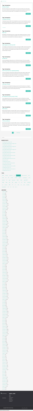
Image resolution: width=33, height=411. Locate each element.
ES (8, 177)
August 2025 (4, 209)
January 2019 (4, 327)
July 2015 (3, 387)
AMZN (3, 175)
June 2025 (3, 212)
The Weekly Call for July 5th (6, 161)
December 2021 (4, 275)
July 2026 (3, 193)
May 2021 (3, 286)
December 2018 (4, 329)
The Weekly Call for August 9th (6, 145)
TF (12, 185)
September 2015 (4, 384)
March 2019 (4, 324)
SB (2, 184)
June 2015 (3, 389)
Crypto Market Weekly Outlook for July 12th (8, 158)
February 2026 (4, 200)
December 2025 (4, 203)
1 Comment (4, 27)
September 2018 (4, 333)
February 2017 (4, 362)
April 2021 (3, 287)
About (10, 395)
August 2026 (4, 191)
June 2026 (3, 194)
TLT (15, 184)
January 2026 (4, 202)
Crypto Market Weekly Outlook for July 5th (8, 163)
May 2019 (3, 321)
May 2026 (3, 196)
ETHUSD (16, 177)
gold (9, 180)
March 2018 (4, 342)
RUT (25, 182)
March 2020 (4, 306)
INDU (18, 180)
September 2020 (4, 297)
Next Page (19, 132)
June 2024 (3, 230)
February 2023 (4, 254)
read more (28, 13)
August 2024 (4, 227)
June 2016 (3, 372)
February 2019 (4, 326)
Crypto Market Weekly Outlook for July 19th (8, 155)
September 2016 (4, 369)
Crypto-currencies (24, 175)
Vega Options (4, 187)
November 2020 (4, 295)
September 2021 (4, 280)
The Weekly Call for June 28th (6, 164)
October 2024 (4, 224)
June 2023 (3, 248)
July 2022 (3, 265)
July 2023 (3, 247)
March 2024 (4, 235)
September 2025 (4, 208)
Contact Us (10, 401)
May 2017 (3, 357)
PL (19, 182)
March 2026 (4, 199)
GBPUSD (3, 180)
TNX (18, 184)
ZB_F (16, 187)
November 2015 (4, 381)
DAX (29, 175)
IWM (21, 180)
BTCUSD (6, 175)
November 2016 (4, 366)
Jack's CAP (26, 180)
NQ (12, 182)
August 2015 (4, 386)
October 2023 (4, 242)
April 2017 (3, 359)
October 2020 (4, 296)
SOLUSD (6, 184)
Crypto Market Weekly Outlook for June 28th (8, 166)
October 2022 (4, 260)
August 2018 (4, 335)
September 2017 (4, 351)
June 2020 (3, 302)
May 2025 (3, 214)
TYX (21, 184)
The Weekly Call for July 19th (6, 154)
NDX (3, 182)
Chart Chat (10, 175)
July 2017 (3, 354)
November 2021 (4, 277)
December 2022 (4, 257)
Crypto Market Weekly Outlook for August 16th (9, 143)
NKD (9, 182)
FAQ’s (10, 396)
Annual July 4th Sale (5, 160)
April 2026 (3, 197)
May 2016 (3, 374)
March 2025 (4, 217)
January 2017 (4, 363)
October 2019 (4, 314)
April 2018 (3, 341)
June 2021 (3, 284)
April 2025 (3, 215)
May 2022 (3, 268)
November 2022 (4, 259)
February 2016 (4, 377)
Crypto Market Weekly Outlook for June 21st (8, 169)
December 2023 (4, 239)
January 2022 (4, 274)
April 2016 (3, 375)
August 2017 (4, 353)
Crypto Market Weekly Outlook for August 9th (9, 146)
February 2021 (4, 290)
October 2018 (4, 332)
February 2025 (4, 218)
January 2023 (4, 256)
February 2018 (4, 344)
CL (14, 175)
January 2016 (4, 378)
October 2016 (4, 368)
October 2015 (4, 383)
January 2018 (4, 345)
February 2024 (4, 236)
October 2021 (4, 278)
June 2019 (3, 320)
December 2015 (4, 380)
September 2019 (4, 315)
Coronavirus (18, 175)
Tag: (6, 5)
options (16, 182)
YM (13, 187)
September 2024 (4, 226)
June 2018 (3, 338)
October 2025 (4, 206)
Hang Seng (13, 180)
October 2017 (4, 350)
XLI (10, 187)
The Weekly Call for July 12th (6, 157)
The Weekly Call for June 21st (6, 167)
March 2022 (4, 271)
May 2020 (3, 303)
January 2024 (4, 238)
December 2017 (4, 347)
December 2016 (4, 365)
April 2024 (3, 233)
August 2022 (4, 263)
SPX (9, 185)
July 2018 (3, 336)
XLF (8, 187)
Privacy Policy (11, 400)
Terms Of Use (11, 397)
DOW (3, 177)
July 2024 (3, 229)
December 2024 (4, 221)
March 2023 (4, 253)
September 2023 (4, 244)
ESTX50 (12, 177)
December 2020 (4, 293)
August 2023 (4, 245)
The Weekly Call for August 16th (7, 142)
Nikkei (6, 182)
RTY (21, 182)
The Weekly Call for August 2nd (7, 148)
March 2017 (4, 360)
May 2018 (3, 339)
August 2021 (4, 281)
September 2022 (4, 262)
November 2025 (4, 205)
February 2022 (4, 272)
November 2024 (4, 223)
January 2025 (4, 220)
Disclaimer (10, 398)
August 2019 (4, 317)
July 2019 (3, 318)
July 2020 (3, 300)
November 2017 (4, 348)
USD (24, 185)
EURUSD (20, 177)
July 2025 (3, 211)
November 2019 (4, 312)
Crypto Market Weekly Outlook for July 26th (8, 152)
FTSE (29, 177)
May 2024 (3, 232)
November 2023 (4, 241)
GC (6, 180)
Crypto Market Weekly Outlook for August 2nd (9, 149)
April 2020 (3, 305)
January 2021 (4, 292)
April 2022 (3, 269)
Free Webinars (25, 177)
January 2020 (4, 309)
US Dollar (27, 185)
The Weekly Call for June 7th (6, 170)
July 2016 (3, 371)
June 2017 (3, 356)
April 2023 (3, 251)
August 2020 (4, 299)
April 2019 (3, 323)
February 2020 (4, 308)
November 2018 (4, 330)
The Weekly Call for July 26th (6, 151)
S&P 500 (28, 182)
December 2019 (4, 311)
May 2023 (3, 250)
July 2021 (3, 283)
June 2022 (3, 266)
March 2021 (4, 289)
